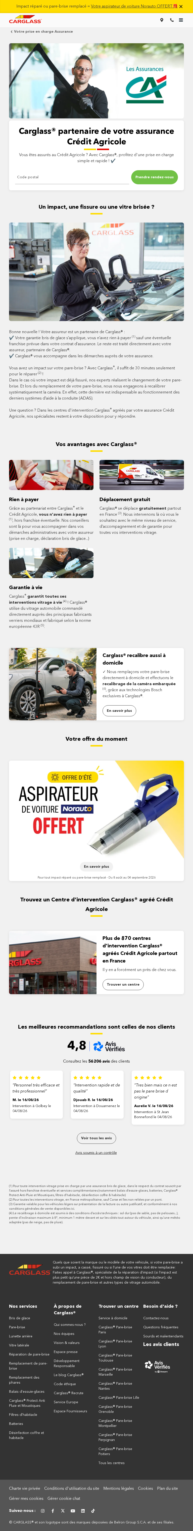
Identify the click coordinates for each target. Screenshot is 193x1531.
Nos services (23, 1306)
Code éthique (65, 1384)
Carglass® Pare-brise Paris (115, 1330)
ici (72, 1208)
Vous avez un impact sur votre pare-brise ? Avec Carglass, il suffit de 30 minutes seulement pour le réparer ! (92, 371)
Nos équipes (64, 1334)
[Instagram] (43, 1511)
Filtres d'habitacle (23, 1415)
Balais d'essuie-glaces (26, 1391)
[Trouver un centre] (162, 20)
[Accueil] (30, 1272)
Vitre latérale (19, 1345)
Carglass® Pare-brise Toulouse (115, 1358)
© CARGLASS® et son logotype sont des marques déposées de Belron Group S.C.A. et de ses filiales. (92, 1522)
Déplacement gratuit (125, 499)
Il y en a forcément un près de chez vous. (139, 970)
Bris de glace (19, 1318)
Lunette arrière (20, 1336)
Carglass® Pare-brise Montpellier (115, 1423)
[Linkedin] (83, 1511)
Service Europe (66, 1402)
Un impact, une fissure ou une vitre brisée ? (96, 207)
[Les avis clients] (163, 1366)
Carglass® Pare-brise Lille (119, 1397)
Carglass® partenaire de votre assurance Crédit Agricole (96, 137)
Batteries (16, 1424)
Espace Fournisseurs (70, 1411)
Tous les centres (112, 1463)
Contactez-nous (156, 1318)
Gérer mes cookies (26, 1499)
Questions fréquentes (160, 1327)
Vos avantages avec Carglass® (96, 444)
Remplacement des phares (24, 1380)
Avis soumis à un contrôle (96, 1153)
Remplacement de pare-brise (28, 1366)
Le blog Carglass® (69, 1375)
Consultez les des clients (96, 1062)
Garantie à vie (25, 587)
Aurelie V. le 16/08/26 (153, 1106)
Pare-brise (17, 1327)
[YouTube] (73, 1511)
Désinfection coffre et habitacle (26, 1435)
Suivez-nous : (22, 1511)
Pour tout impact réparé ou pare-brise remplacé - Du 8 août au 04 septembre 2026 (97, 877)
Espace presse (66, 1352)
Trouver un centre (119, 1306)
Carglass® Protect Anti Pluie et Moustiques (27, 1403)
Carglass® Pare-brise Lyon (115, 1344)
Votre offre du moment (96, 739)
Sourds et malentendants (163, 1336)
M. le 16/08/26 (26, 1100)
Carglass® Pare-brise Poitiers (115, 1451)
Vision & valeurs (67, 1343)
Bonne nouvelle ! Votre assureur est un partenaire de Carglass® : (67, 332)
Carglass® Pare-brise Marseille (115, 1372)
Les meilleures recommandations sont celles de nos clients (96, 1027)
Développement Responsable (66, 1363)
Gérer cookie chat (63, 1499)
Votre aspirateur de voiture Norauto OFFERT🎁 (134, 7)
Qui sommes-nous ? (70, 1325)
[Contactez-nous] (172, 20)
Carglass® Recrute (68, 1393)
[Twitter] (63, 1511)
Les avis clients (161, 1344)
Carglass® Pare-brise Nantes (115, 1386)
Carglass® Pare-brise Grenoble (115, 1409)
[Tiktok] (93, 1511)
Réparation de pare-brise (29, 1354)
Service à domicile (113, 1318)
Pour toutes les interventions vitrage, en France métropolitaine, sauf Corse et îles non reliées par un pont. (87, 1199)
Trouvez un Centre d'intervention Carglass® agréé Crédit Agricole (96, 904)
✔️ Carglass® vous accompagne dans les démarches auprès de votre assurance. (81, 356)
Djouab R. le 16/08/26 (93, 1100)
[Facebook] (53, 1511)
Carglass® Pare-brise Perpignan (115, 1437)
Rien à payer (24, 499)
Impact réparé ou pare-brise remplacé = (97, 7)
